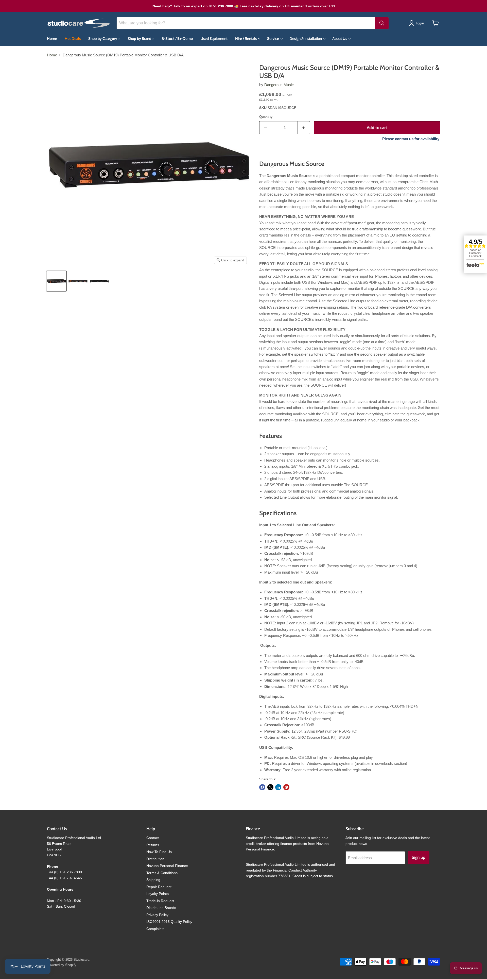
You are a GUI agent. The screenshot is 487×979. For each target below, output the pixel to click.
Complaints (155, 929)
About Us (340, 38)
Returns (152, 845)
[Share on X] (270, 787)
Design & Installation (306, 38)
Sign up (418, 857)
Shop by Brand (140, 38)
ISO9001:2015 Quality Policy (169, 922)
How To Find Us (159, 852)
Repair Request (158, 887)
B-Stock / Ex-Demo (177, 38)
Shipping (153, 880)
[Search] (382, 23)
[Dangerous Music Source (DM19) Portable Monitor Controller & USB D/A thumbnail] (78, 281)
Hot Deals (73, 38)
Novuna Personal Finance (167, 866)
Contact (152, 838)
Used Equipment (214, 38)
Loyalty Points (157, 894)
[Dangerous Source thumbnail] (56, 281)
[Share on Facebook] (262, 787)
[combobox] (246, 23)
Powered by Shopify (61, 965)
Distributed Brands (161, 908)
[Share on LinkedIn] (278, 787)
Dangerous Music (279, 85)
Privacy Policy (157, 915)
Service (273, 38)
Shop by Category (103, 38)
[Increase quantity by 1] (304, 127)
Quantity (265, 117)
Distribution (155, 859)
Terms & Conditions (162, 873)
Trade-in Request (160, 901)
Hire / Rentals (246, 38)
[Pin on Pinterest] (286, 787)
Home (52, 38)
